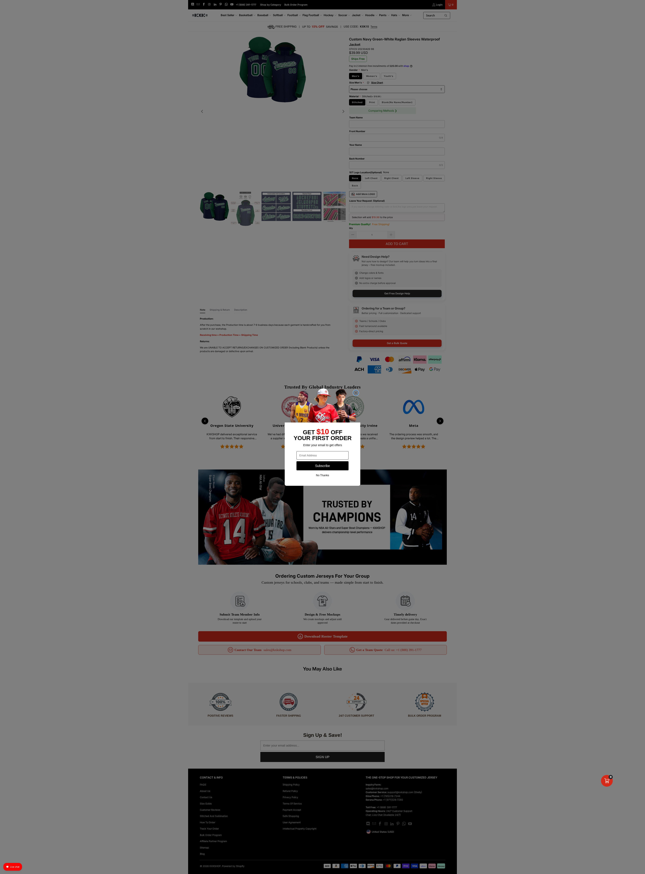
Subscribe (322, 466)
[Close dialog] (356, 393)
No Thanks (322, 475)
